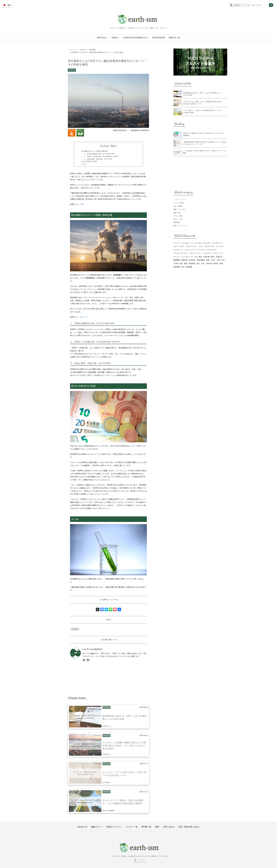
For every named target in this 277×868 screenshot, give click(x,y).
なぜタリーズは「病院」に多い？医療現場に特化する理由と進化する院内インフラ (202, 103)
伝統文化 (219, 257)
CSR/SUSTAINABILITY (135, 37)
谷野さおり (107, 726)
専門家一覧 (146, 827)
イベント (176, 243)
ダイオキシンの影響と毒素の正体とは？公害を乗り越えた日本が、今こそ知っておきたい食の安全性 (124, 745)
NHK (82, 204)
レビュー (176, 257)
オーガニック (217, 243)
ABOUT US (174, 37)
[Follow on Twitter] (84, 660)
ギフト (182, 246)
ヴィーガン (185, 257)
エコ (192, 243)
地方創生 (192, 260)
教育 (185, 263)
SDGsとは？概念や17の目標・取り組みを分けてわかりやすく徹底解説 (204, 134)
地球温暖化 (201, 260)
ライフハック (218, 253)
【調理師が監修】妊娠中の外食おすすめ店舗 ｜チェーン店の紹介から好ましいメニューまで (204, 143)
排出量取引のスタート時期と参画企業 (94, 151)
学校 (218, 260)
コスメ (200, 246)
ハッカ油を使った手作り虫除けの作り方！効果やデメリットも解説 (204, 152)
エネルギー (207, 243)
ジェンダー (220, 246)
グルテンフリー (191, 246)
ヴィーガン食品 (196, 257)
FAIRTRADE (158, 37)
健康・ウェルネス (179, 209)
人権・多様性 (178, 206)
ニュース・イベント (180, 200)
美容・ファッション (180, 226)
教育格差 (192, 263)
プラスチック (211, 250)
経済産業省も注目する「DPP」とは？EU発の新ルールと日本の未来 (202, 94)
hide (113, 145)
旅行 (198, 263)
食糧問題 (189, 267)
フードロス (201, 250)
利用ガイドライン (114, 827)
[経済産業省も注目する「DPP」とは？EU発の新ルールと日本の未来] (85, 716)
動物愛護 (176, 260)
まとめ (84, 164)
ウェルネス (185, 243)
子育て (213, 260)
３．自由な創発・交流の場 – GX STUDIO (98, 159)
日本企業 (209, 263)
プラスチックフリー (180, 253)
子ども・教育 (178, 216)
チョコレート (178, 250)
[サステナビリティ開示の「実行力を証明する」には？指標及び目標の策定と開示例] (85, 801)
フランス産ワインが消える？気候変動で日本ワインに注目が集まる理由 (202, 111)
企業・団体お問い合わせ (189, 827)
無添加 (215, 263)
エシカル (198, 243)
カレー (175, 246)
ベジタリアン (207, 253)
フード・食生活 (178, 203)
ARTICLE (102, 37)
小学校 (175, 263)
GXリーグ (84, 317)
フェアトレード (190, 250)
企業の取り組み (209, 257)
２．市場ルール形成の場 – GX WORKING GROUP (101, 156)
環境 (221, 263)
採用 (157, 827)
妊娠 (207, 260)
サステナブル (209, 246)
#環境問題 (75, 629)
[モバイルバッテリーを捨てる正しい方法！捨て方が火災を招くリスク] (85, 773)
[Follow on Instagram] (88, 660)
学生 (223, 260)
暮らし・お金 (178, 219)
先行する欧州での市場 (89, 161)
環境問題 (71, 70)
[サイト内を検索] (271, 5)
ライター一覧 (132, 827)
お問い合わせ (168, 827)
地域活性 (184, 260)
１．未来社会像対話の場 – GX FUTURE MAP (99, 154)
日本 (202, 263)
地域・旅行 (177, 213)
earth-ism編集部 (92, 649)
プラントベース (195, 253)
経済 (182, 267)
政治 (181, 263)
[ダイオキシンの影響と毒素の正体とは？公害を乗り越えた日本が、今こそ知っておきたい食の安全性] (85, 745)
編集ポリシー (97, 827)
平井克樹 (107, 782)
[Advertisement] (108, 676)
